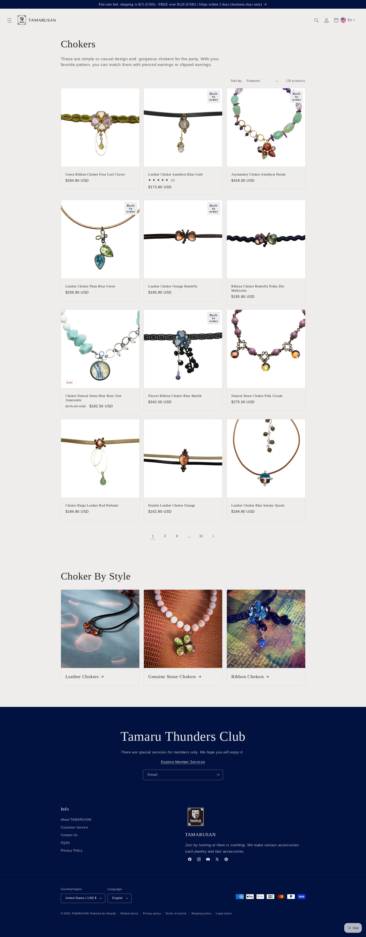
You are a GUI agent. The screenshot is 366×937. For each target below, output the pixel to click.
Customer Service (74, 827)
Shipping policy (201, 913)
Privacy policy (152, 913)
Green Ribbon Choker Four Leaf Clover (95, 174)
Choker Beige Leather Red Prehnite (91, 505)
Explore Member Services (183, 762)
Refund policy (130, 913)
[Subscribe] (218, 775)
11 (201, 536)
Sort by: (236, 80)
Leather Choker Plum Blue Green (90, 286)
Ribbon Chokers (247, 676)
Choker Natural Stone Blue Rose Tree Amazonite (93, 398)
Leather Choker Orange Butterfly (172, 286)
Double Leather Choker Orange (171, 505)
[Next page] (213, 536)
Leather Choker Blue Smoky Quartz (258, 505)
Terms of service (176, 913)
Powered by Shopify (103, 913)
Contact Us (69, 835)
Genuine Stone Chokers (172, 676)
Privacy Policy (72, 850)
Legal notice (224, 913)
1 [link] (153, 536)
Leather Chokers (82, 676)
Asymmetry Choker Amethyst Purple (258, 174)
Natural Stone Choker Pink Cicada (257, 396)
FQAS (65, 843)
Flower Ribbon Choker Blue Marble (175, 396)
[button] (9, 20)
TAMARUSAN (80, 913)
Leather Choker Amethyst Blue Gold (175, 174)
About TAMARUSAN (76, 819)
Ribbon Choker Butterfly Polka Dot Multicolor (257, 288)
